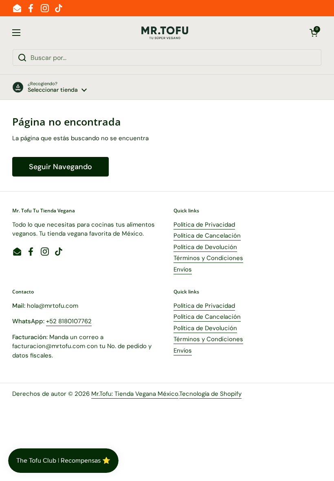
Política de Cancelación (207, 236)
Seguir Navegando (60, 167)
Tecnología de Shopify (210, 394)
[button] (313, 32)
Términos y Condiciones (208, 258)
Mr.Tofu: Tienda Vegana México (134, 394)
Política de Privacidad (204, 225)
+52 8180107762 (69, 321)
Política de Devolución (205, 247)
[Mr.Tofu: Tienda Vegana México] (165, 33)
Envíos (183, 269)
